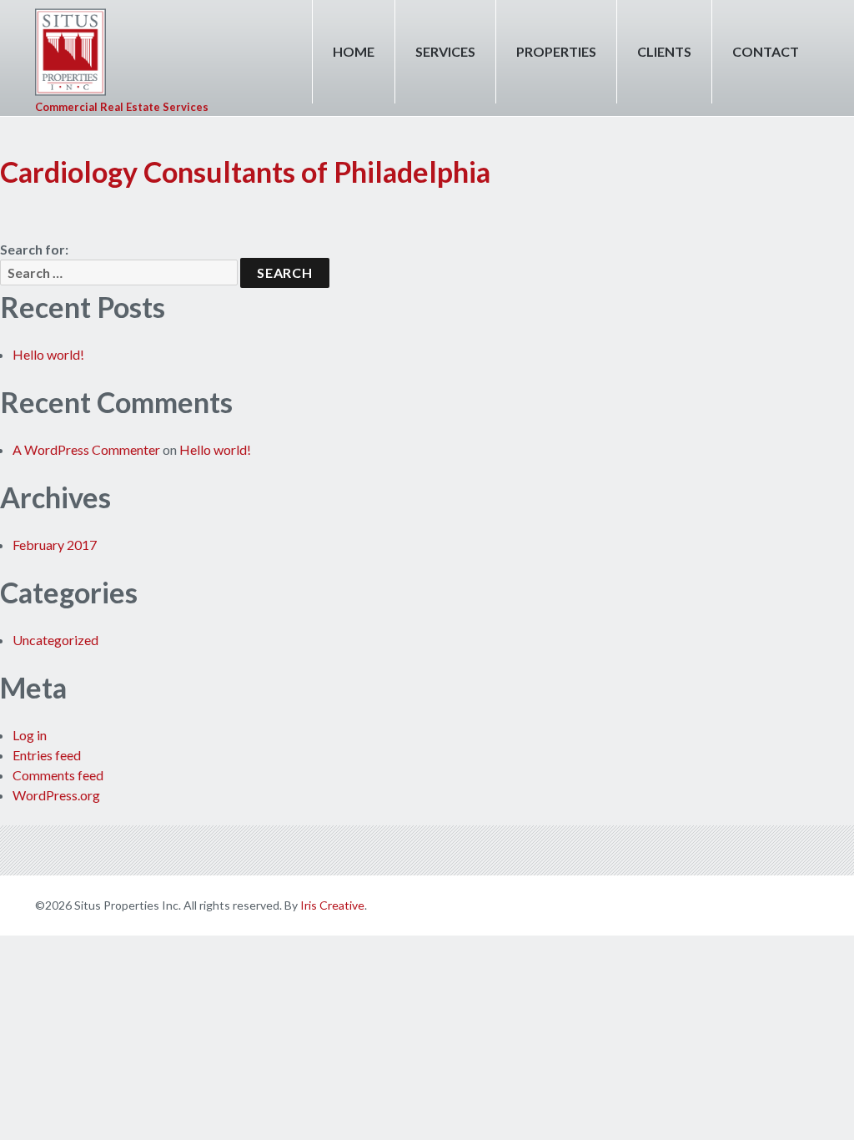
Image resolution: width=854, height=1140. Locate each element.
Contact (765, 51)
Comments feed (58, 775)
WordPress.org (56, 795)
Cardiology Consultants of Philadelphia (245, 171)
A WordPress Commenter (86, 449)
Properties (556, 51)
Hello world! (48, 354)
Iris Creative (332, 905)
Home (353, 51)
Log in (30, 735)
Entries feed (47, 755)
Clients (664, 51)
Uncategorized (55, 640)
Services (445, 51)
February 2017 (55, 544)
